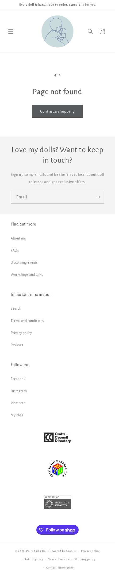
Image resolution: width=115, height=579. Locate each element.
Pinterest (18, 403)
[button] (11, 31)
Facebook (18, 379)
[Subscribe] (98, 197)
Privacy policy (21, 333)
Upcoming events (24, 263)
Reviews (17, 345)
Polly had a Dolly (37, 550)
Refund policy (34, 559)
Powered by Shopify (63, 550)
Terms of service (58, 559)
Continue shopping (57, 111)
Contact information (60, 567)
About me (18, 238)
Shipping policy (84, 559)
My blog (17, 415)
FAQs (15, 250)
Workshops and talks (27, 275)
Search (16, 308)
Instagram (19, 391)
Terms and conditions (27, 321)
